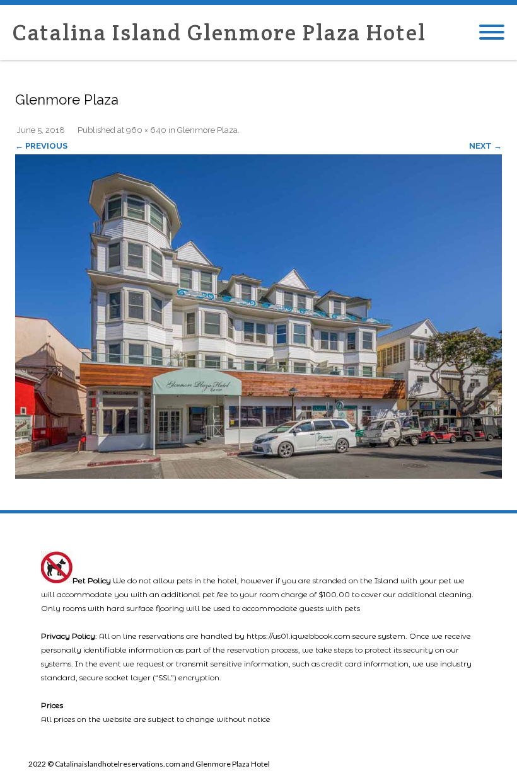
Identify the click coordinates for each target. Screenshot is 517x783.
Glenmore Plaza (207, 130)
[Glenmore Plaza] (258, 316)
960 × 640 (146, 130)
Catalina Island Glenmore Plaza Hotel (219, 32)
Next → (485, 146)
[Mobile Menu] (491, 33)
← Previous (41, 146)
